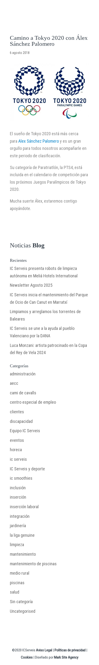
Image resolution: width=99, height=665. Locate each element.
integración (20, 516)
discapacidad (21, 421)
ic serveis (18, 459)
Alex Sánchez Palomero (38, 141)
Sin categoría (21, 601)
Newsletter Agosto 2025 (31, 285)
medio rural (19, 573)
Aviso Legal (44, 650)
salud (14, 592)
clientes (17, 411)
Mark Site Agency (66, 657)
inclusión (18, 487)
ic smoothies (21, 478)
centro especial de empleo (33, 402)
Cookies (27, 657)
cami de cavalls (23, 392)
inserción (18, 497)
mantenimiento (23, 554)
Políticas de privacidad (70, 650)
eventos (17, 440)
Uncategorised (22, 611)
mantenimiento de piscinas (33, 563)
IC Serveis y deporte (27, 468)
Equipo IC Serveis (25, 430)
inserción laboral (24, 506)
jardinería (18, 525)
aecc (14, 383)
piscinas (17, 582)
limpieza (17, 544)
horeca (16, 449)
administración (23, 373)
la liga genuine (22, 535)
